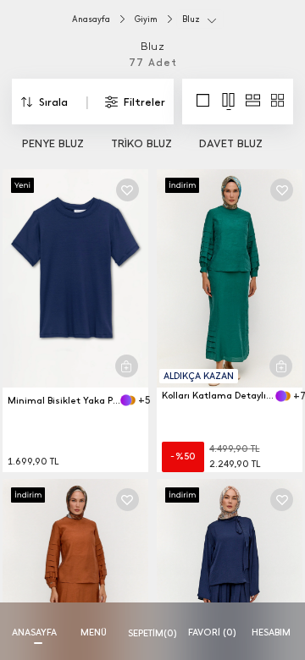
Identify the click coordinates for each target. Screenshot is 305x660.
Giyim (146, 19)
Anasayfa (91, 19)
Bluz (191, 19)
